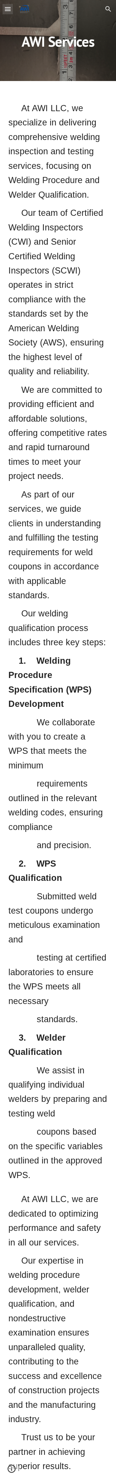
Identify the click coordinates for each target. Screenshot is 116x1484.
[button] (7, 9)
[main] (58, 40)
